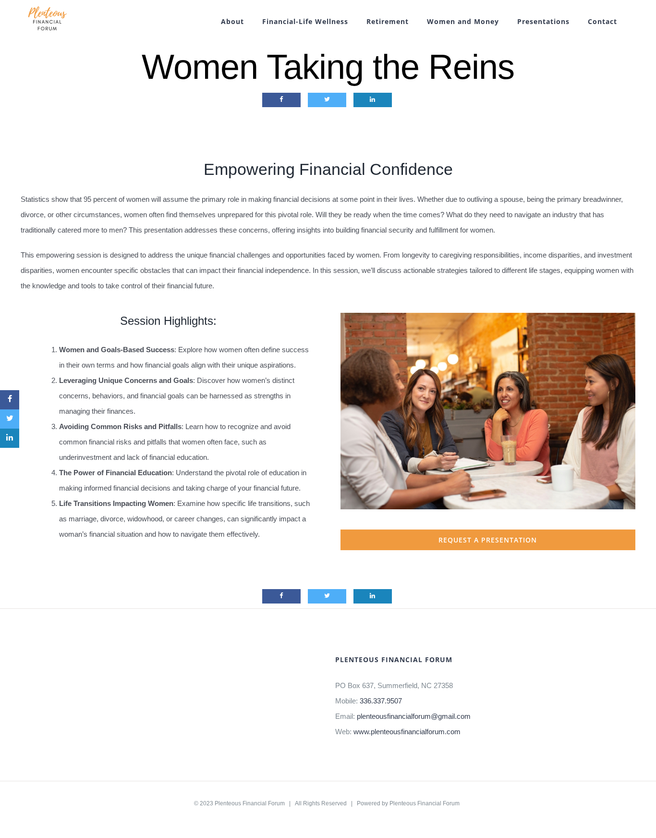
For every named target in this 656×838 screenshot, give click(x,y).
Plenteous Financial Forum (250, 803)
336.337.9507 (381, 701)
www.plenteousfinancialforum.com (407, 731)
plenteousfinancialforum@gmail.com (414, 716)
